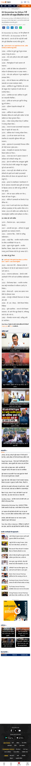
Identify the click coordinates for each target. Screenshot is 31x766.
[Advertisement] (15, 706)
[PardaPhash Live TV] (25, 2)
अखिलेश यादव (25, 752)
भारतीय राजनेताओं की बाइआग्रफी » (10, 532)
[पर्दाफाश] (5, 3)
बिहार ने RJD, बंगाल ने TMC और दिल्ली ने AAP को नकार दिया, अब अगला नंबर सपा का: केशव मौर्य (14, 494)
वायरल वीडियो (16, 752)
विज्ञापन (11, 758)
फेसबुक (3, 326)
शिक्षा (9, 8)
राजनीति (24, 6)
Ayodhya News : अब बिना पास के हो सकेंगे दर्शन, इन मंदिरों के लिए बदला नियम (15, 500)
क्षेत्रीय (9, 6)
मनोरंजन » (3, 625)
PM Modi (18, 749)
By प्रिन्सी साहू (5, 24)
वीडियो (18, 742)
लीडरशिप (23, 755)
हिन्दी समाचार (3, 8)
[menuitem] (5, 6)
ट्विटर (11, 326)
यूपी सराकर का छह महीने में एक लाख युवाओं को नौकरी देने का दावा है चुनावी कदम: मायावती (15, 475)
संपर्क (18, 755)
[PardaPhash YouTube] (19, 731)
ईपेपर (15, 745)
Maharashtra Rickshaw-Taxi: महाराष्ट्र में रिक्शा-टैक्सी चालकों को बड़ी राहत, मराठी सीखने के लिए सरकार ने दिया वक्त (15, 508)
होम (5, 6)
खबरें (13, 742)
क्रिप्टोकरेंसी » (5, 652)
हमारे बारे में (12, 755)
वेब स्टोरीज (24, 742)
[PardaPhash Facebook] (11, 731)
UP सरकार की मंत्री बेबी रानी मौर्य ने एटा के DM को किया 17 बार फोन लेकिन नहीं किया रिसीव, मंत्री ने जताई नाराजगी (15, 514)
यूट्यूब (6, 326)
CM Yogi (25, 749)
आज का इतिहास (7, 752)
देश (14, 6)
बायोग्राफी (10, 745)
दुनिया (18, 6)
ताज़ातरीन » (4, 450)
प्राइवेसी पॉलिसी (19, 758)
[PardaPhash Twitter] (15, 731)
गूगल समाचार (21, 745)
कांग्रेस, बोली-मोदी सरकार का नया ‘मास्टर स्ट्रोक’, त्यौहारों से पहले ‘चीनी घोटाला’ (14, 519)
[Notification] (22, 2)
